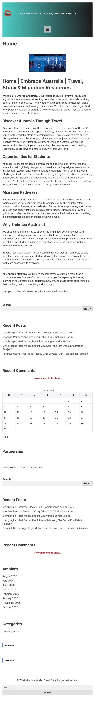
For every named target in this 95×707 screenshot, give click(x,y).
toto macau (9, 645)
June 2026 (8, 585)
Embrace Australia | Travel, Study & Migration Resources (48, 13)
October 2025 (10, 607)
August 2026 (9, 576)
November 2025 (11, 602)
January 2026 (10, 598)
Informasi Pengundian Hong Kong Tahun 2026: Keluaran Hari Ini (37, 337)
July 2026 (8, 580)
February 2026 (10, 593)
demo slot (7, 467)
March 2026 (9, 589)
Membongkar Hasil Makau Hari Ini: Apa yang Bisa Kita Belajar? (36, 341)
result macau (21, 467)
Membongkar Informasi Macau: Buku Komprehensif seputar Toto (38, 332)
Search (6, 304)
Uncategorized (10, 631)
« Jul (5, 437)
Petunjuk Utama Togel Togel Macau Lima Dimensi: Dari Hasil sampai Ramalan (45, 353)
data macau (35, 467)
